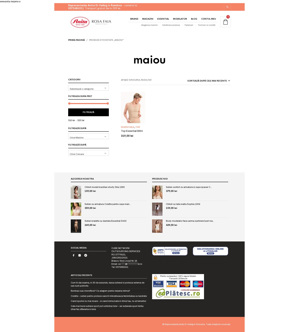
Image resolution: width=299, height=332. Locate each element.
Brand (134, 19)
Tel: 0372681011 (119, 267)
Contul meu (208, 19)
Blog (194, 19)
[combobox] (88, 88)
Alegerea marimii (149, 25)
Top (137, 127)
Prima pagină (76, 40)
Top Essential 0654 (132, 131)
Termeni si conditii (206, 25)
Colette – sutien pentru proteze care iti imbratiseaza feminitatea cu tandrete (109, 296)
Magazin (147, 19)
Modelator (180, 19)
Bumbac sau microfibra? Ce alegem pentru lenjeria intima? (100, 291)
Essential (163, 19)
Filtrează (88, 112)
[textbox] (88, 88)
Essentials (127, 127)
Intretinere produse (171, 25)
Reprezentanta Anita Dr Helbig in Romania (185, 324)
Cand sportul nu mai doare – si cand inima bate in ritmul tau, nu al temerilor (108, 301)
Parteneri (189, 25)
